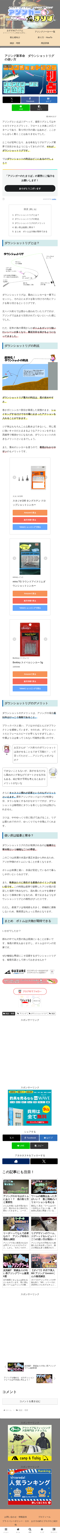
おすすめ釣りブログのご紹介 (44, 1521)
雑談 (53, 1014)
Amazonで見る (30, 513)
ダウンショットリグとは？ (27, 215)
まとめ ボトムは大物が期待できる (31, 231)
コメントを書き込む (30, 1401)
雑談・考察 (10, 1014)
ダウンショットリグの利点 (27, 219)
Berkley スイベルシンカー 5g (28, 662)
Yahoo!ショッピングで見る (30, 527)
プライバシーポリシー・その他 (15, 1523)
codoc (54, 199)
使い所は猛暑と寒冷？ (25, 227)
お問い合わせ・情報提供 (15, 1517)
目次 (26, 209)
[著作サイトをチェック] (16, 1161)
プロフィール (44, 1517)
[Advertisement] (30, 1051)
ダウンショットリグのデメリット (30, 223)
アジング (23, 1014)
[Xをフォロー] (44, 1161)
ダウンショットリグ (39, 1014)
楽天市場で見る (30, 520)
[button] (39, 107)
